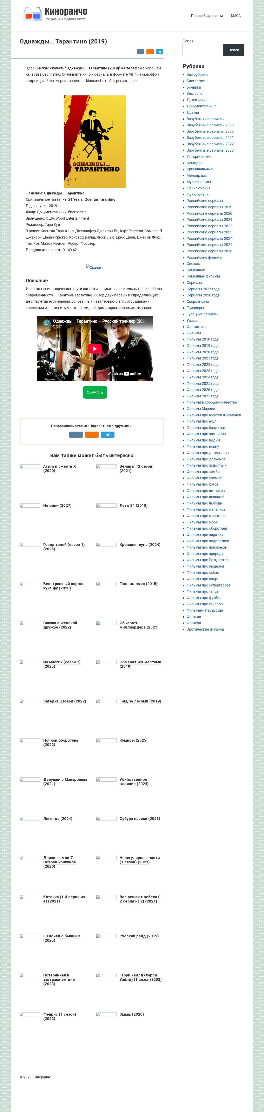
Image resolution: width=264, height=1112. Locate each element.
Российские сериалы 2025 (209, 244)
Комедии (195, 163)
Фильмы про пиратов (205, 535)
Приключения (199, 188)
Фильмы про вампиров (206, 434)
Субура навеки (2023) (140, 818)
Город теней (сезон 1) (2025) (64, 546)
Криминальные (200, 169)
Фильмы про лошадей (205, 497)
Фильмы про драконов (206, 459)
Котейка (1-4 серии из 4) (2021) (64, 899)
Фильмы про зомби (203, 471)
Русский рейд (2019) (139, 936)
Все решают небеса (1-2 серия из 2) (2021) (141, 899)
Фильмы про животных (206, 465)
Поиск (188, 41)
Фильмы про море (202, 522)
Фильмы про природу (205, 553)
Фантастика (196, 326)
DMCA (236, 16)
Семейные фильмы (203, 276)
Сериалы (194, 282)
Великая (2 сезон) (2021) (137, 468)
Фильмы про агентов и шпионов (214, 415)
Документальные (202, 106)
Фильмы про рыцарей (205, 566)
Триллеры (195, 308)
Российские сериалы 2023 (209, 232)
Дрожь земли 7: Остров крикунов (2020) (59, 862)
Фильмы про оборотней (207, 528)
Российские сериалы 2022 (209, 226)
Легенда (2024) (57, 818)
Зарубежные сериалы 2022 (210, 144)
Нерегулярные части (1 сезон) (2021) (140, 859)
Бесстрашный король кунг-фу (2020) (64, 585)
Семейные (196, 270)
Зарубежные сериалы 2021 (210, 137)
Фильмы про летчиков (206, 490)
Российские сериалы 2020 (209, 213)
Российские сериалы (205, 200)
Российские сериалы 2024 (209, 238)
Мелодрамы (197, 175)
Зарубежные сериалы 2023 (210, 150)
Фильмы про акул (202, 421)
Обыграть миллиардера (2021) (139, 625)
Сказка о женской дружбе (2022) (60, 625)
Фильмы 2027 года (203, 396)
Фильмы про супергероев (209, 585)
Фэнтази (194, 617)
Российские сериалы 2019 (209, 207)
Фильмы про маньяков (206, 509)
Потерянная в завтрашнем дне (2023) (59, 979)
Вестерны (195, 93)
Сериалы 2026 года (203, 295)
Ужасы (193, 320)
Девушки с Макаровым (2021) (65, 781)
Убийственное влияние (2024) (134, 781)
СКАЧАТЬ (95, 392)
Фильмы (194, 333)
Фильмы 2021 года (203, 358)
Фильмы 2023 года (203, 371)
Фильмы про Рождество (208, 560)
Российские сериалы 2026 (209, 251)
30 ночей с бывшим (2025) (61, 938)
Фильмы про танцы (203, 591)
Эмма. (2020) (132, 1014)
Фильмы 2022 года (203, 364)
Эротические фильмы (205, 629)
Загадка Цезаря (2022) (64, 701)
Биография (196, 81)
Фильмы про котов (203, 484)
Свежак (193, 263)
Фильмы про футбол (204, 598)
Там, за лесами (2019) (140, 701)
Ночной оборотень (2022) (61, 742)
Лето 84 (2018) (134, 505)
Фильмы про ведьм (203, 440)
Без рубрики (197, 74)
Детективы (196, 100)
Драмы (193, 112)
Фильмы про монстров (206, 516)
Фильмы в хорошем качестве (212, 402)
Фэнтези (194, 623)
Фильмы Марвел (201, 408)
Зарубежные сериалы (206, 119)
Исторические (199, 156)
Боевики (194, 87)
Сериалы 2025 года (203, 289)
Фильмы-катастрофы (205, 610)
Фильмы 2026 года (203, 389)
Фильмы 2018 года (203, 339)
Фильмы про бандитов (206, 427)
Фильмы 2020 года (203, 352)
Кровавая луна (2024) (140, 544)
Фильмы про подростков (208, 541)
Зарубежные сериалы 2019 (210, 125)
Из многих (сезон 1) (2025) (62, 664)
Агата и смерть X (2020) (59, 468)
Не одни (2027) (57, 505)
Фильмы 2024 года (203, 377)
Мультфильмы (199, 182)
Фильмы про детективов (208, 453)
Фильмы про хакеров (205, 604)
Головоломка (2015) (139, 583)
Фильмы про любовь (204, 503)
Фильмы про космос (204, 478)
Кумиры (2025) (134, 740)
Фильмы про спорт (203, 579)
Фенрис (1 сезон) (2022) (59, 1016)
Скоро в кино (198, 301)
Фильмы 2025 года (203, 383)
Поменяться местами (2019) (140, 664)
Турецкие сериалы (203, 314)
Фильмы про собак (203, 572)
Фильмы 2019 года (203, 345)
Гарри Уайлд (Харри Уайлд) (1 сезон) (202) (141, 977)
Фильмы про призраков (207, 547)
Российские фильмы (204, 257)
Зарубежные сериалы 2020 (210, 131)
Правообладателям (207, 16)
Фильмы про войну (203, 446)
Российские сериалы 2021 (209, 219)
